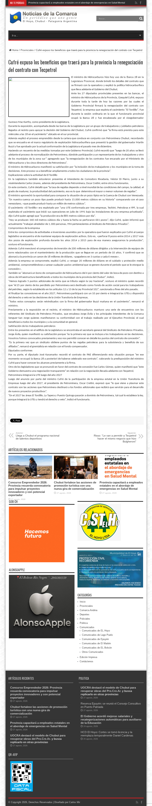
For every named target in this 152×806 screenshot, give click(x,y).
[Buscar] (141, 18)
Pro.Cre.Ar (33, 2)
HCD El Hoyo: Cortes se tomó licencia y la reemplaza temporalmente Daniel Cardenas (107, 734)
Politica (84, 623)
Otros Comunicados (92, 652)
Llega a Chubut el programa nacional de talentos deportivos (37, 436)
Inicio (82, 601)
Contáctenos (86, 661)
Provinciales (27, 50)
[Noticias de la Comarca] (43, 21)
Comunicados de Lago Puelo (97, 634)
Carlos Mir (74, 802)
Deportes (84, 614)
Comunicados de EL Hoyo (96, 630)
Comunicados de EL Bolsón (97, 647)
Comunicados (87, 627)
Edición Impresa (88, 657)
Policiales (85, 618)
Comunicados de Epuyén (95, 639)
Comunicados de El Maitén (96, 643)
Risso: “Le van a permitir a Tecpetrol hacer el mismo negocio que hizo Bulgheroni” (115, 437)
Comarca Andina (88, 610)
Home (15, 50)
